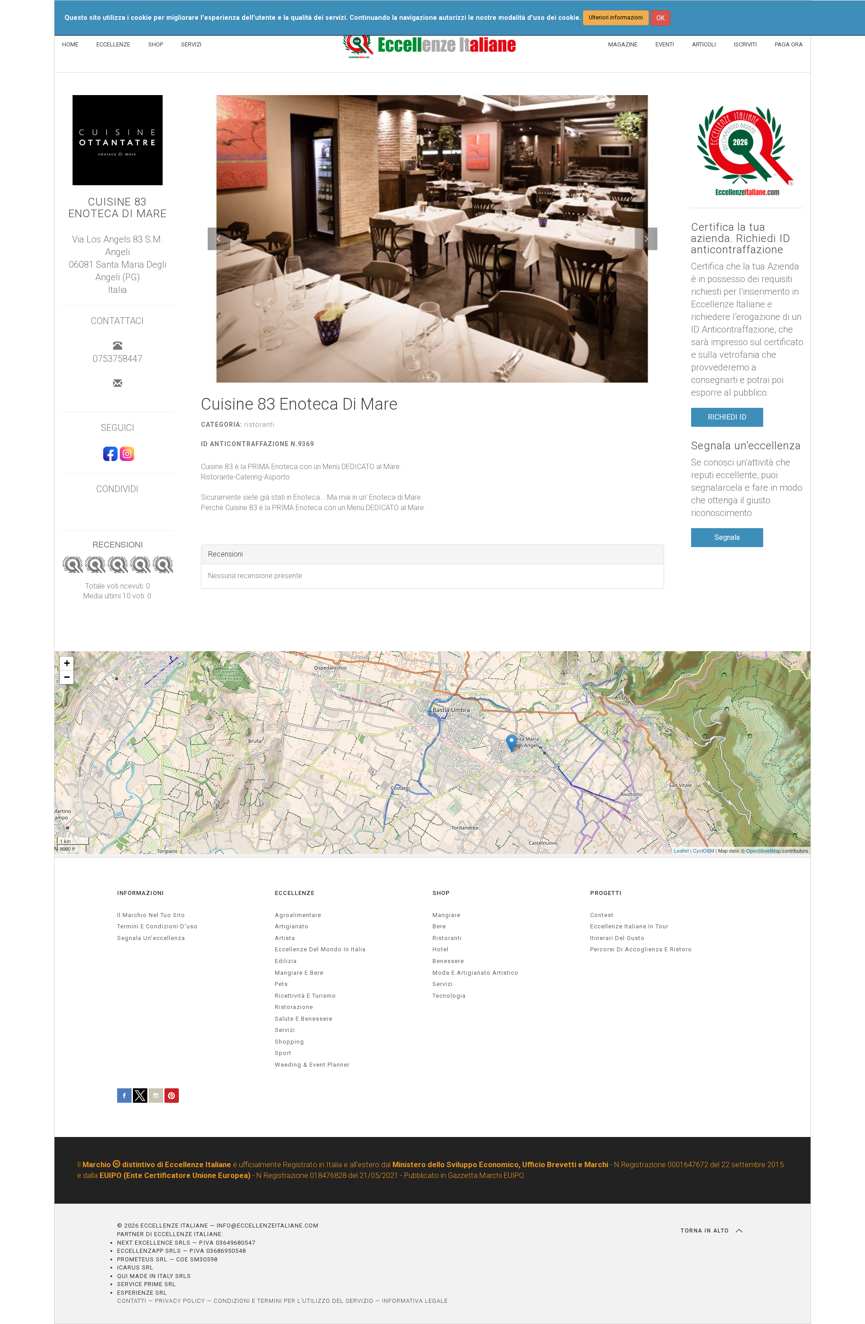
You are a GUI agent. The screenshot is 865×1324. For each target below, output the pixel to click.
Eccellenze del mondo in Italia (320, 949)
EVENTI (665, 44)
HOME (70, 44)
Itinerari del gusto (617, 938)
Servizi (442, 984)
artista (285, 938)
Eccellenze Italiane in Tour (629, 926)
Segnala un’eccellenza (746, 446)
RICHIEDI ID (727, 417)
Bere (439, 926)
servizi (285, 1030)
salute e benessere (303, 1018)
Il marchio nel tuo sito (151, 915)
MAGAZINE (622, 44)
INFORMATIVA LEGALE (415, 1300)
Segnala (727, 537)
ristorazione (294, 1007)
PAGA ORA (789, 44)
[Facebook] (109, 457)
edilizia (286, 961)
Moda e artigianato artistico (475, 972)
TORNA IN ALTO (706, 1231)
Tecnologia (449, 995)
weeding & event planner (312, 1064)
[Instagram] (126, 457)
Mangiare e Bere (299, 972)
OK (660, 18)
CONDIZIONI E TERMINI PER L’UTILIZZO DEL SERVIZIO (293, 1300)
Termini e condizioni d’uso (157, 926)
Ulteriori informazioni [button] (616, 17)
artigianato (292, 926)
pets (281, 984)
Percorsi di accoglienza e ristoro (641, 949)
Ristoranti (447, 938)
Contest (602, 915)
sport (283, 1053)
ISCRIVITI (745, 44)
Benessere (448, 961)
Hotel (440, 949)
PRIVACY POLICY (180, 1300)
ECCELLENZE (113, 44)
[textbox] (433, 487)
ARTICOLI (704, 44)
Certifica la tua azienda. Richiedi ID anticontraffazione (741, 239)
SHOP (155, 44)
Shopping (289, 1041)
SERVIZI (191, 44)
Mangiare (446, 915)
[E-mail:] (117, 384)
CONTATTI (131, 1300)
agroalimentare (298, 915)
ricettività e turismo (305, 995)
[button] (219, 239)
